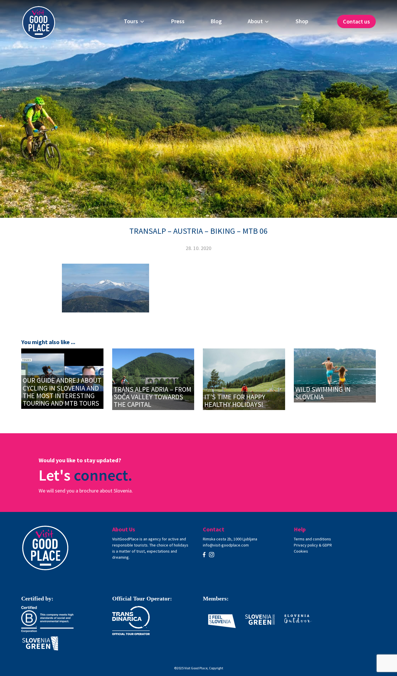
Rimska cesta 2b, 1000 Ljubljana (230, 539)
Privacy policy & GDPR (313, 545)
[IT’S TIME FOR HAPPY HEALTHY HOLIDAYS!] (244, 378)
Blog (216, 21)
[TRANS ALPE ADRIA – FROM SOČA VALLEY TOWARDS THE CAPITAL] (153, 378)
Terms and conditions (312, 539)
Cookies (301, 551)
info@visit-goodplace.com (226, 545)
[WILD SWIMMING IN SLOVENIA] (335, 374)
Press (178, 21)
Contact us (356, 21)
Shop (302, 21)
